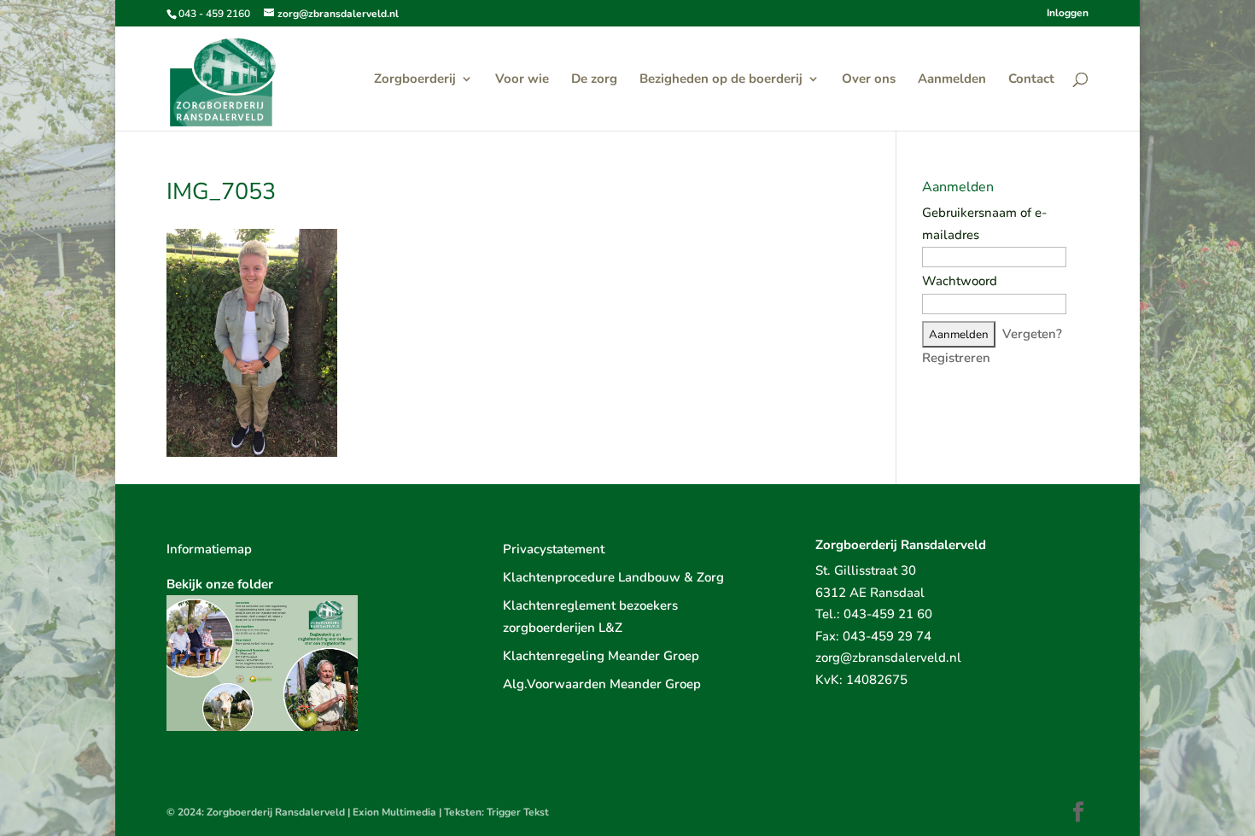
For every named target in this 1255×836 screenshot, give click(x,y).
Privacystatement (553, 549)
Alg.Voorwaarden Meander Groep (602, 684)
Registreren (956, 357)
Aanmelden (952, 80)
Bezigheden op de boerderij (721, 80)
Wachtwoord (959, 280)
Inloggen (1068, 14)
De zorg (594, 80)
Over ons (869, 80)
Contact (1031, 80)
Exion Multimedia (394, 812)
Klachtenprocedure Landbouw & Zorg (613, 577)
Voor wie (522, 80)
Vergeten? (1032, 333)
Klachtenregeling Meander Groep (601, 655)
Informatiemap (209, 549)
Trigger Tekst (518, 812)
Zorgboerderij (415, 80)
